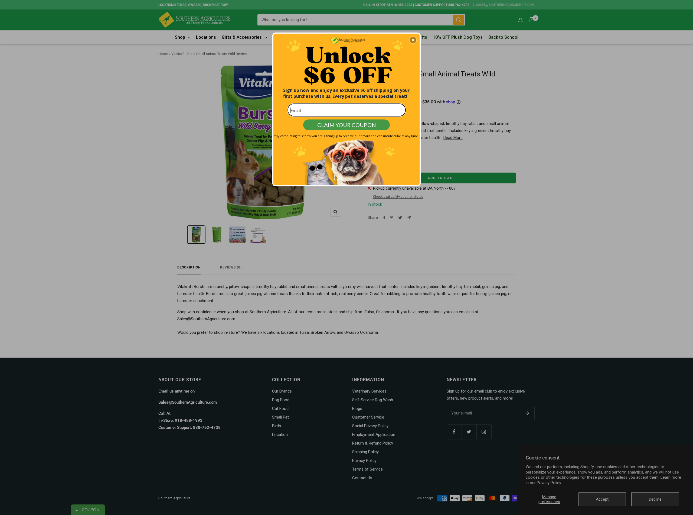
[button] (413, 40)
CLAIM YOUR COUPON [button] (346, 125)
